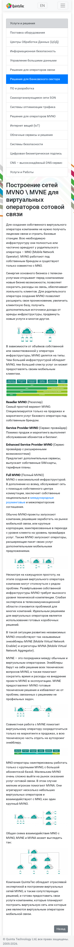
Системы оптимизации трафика (32, 107)
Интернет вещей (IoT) (25, 125)
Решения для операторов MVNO (33, 116)
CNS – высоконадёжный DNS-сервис (36, 163)
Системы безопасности (26, 144)
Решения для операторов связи (32, 70)
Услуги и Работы (22, 172)
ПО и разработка (22, 88)
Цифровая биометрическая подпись (36, 153)
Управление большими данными (33, 60)
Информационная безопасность (33, 51)
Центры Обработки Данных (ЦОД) (34, 42)
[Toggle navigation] (62, 5)
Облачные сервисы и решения (31, 135)
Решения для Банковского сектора (35, 79)
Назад (61, 929)
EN (42, 5)
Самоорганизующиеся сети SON (33, 97)
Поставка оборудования (27, 32)
